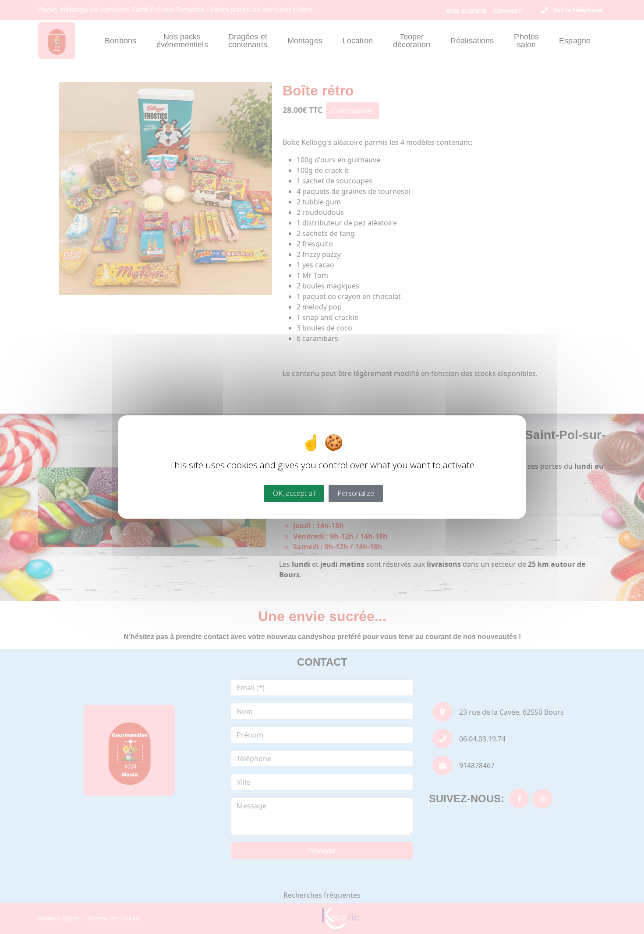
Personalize (355, 493)
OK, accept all (294, 493)
